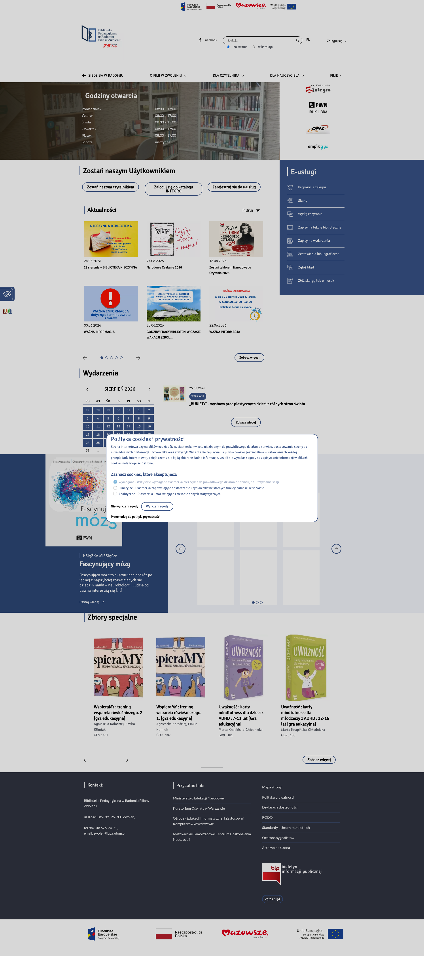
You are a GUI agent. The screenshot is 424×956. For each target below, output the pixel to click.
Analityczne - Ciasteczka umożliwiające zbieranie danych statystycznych (170, 494)
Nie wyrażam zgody (125, 506)
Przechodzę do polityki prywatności (135, 517)
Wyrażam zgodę (157, 506)
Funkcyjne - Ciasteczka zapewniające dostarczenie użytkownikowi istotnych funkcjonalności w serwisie (191, 488)
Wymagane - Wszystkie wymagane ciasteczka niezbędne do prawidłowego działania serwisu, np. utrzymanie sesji (199, 482)
